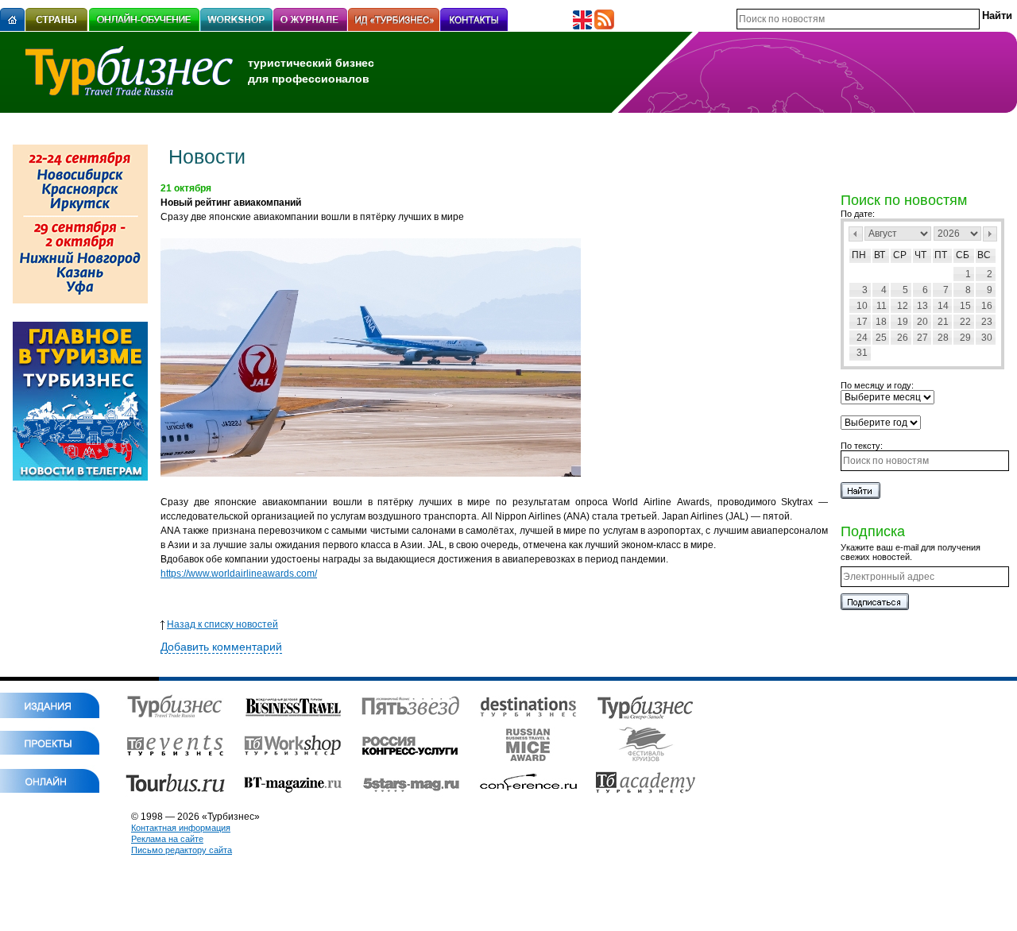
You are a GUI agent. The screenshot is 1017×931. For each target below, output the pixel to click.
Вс (984, 255)
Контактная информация (180, 827)
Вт (879, 255)
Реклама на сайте (167, 839)
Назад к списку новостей (222, 624)
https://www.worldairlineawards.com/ (238, 573)
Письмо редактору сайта (181, 850)
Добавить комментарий (221, 646)
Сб (962, 255)
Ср (900, 255)
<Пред (856, 233)
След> (990, 233)
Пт (940, 255)
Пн (859, 255)
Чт (920, 255)
